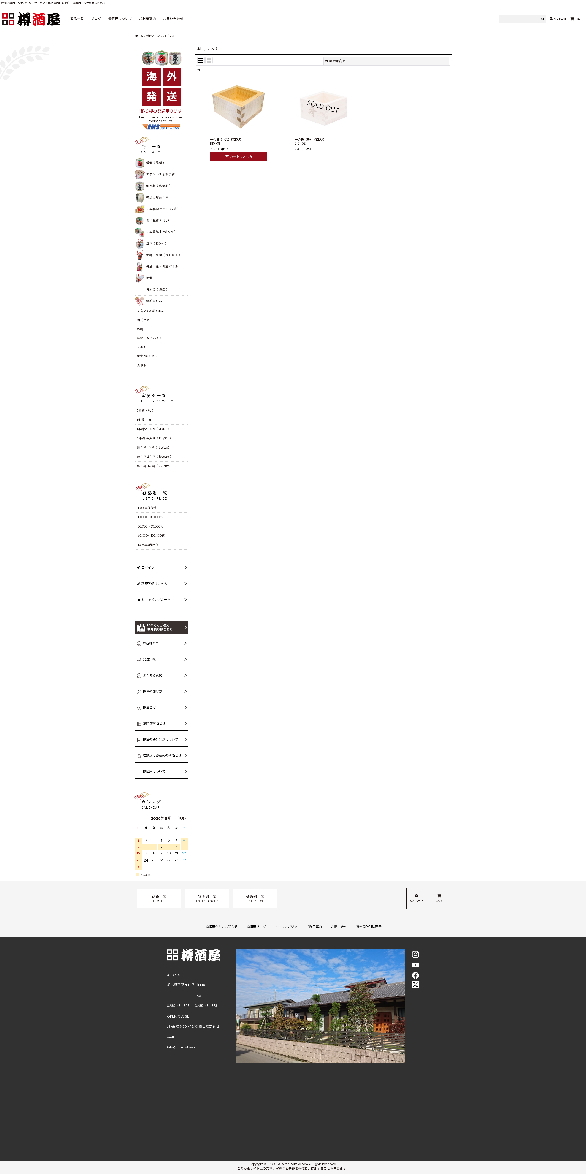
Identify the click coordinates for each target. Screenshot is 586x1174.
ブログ (96, 19)
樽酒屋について (120, 19)
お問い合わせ (173, 19)
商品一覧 (77, 19)
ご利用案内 (147, 19)
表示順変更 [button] (337, 61)
